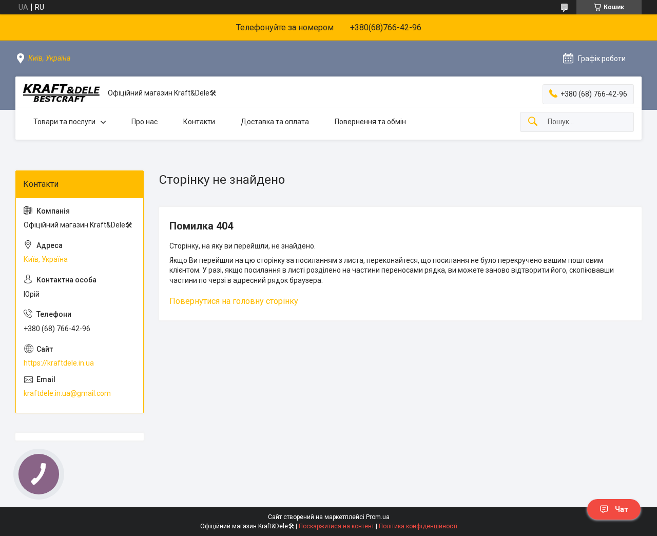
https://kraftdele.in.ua (59, 363)
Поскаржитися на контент (336, 526)
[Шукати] (533, 122)
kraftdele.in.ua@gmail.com (67, 393)
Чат (621, 509)
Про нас (144, 122)
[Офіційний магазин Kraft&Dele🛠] (61, 93)
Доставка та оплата (275, 122)
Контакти (199, 122)
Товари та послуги (64, 122)
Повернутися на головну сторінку (233, 301)
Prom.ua (378, 517)
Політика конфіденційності (418, 526)
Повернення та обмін (370, 122)
